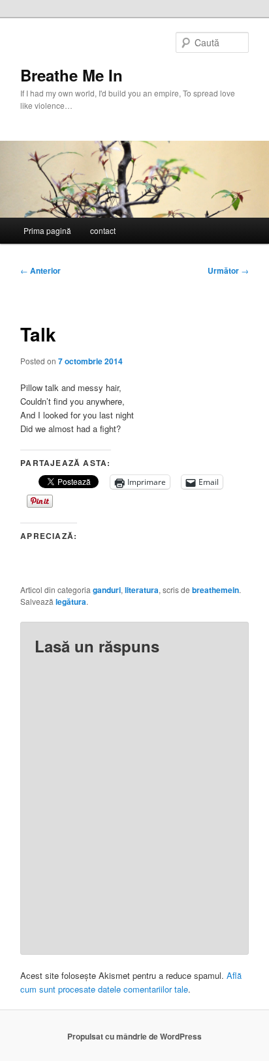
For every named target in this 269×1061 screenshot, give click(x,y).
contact (103, 230)
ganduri (107, 590)
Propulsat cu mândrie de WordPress (134, 1036)
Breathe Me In (71, 75)
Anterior (40, 270)
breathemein (215, 590)
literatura (142, 590)
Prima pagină (47, 230)
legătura (70, 601)
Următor (228, 270)
